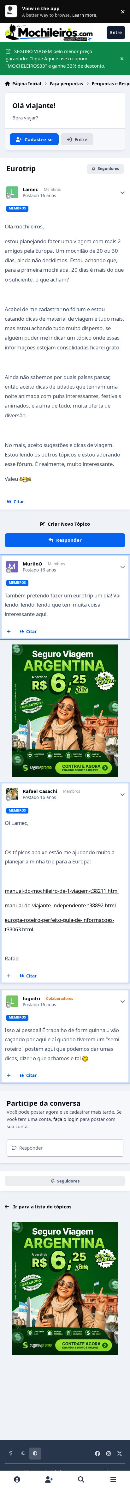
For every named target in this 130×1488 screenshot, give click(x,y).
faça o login (66, 1119)
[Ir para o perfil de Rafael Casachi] (12, 794)
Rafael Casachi (40, 791)
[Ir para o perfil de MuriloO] (12, 567)
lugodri (31, 998)
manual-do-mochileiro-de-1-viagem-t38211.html (62, 890)
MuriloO (32, 564)
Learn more (12, 11)
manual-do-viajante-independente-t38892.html (60, 905)
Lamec (30, 189)
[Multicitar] (9, 631)
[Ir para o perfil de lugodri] (12, 1001)
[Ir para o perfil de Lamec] (12, 192)
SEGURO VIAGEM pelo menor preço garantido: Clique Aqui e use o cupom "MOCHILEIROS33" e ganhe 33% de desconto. (55, 58)
